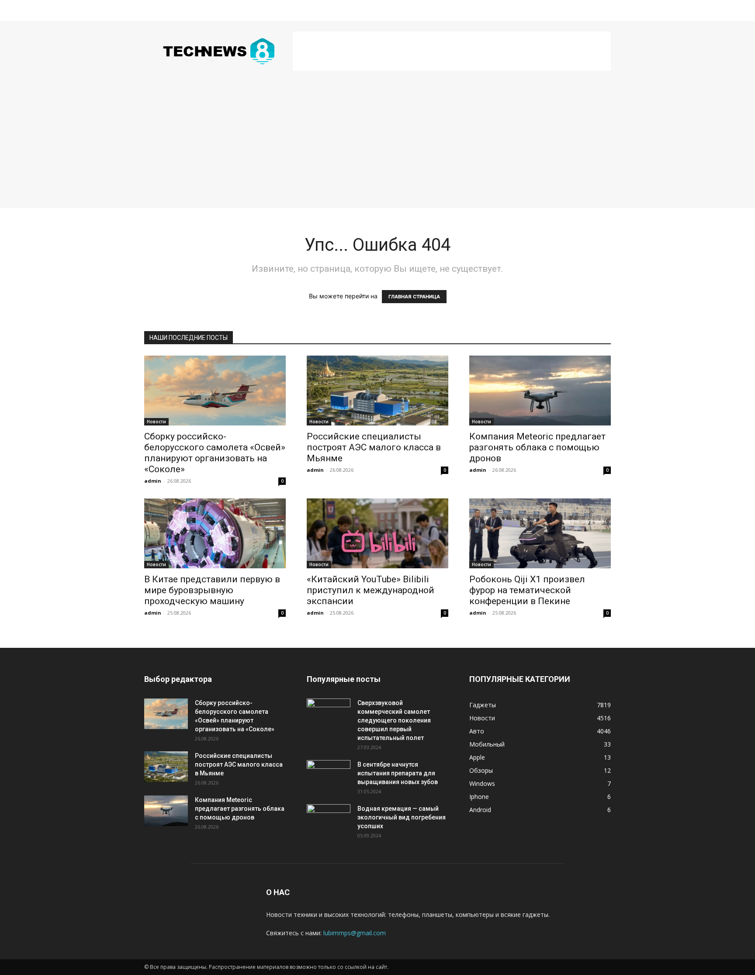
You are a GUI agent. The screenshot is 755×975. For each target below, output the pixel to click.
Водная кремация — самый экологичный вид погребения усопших (401, 817)
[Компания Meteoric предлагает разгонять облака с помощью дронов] (540, 390)
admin (152, 480)
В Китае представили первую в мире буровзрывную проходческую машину (212, 590)
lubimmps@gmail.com (354, 933)
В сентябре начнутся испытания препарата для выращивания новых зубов (397, 773)
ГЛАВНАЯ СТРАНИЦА (414, 297)
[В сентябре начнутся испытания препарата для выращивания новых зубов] (328, 775)
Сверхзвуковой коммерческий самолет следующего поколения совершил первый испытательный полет (394, 720)
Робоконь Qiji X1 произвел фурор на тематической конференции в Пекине (527, 590)
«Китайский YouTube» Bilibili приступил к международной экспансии (370, 590)
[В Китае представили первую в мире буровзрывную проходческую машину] (215, 533)
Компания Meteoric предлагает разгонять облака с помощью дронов (537, 447)
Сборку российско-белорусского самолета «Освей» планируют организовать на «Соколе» (214, 452)
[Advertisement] (452, 51)
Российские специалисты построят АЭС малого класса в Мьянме (374, 447)
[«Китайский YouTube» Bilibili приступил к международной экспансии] (377, 533)
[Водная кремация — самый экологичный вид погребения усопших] (328, 819)
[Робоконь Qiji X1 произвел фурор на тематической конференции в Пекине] (540, 533)
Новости (156, 421)
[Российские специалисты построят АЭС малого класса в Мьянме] (377, 390)
